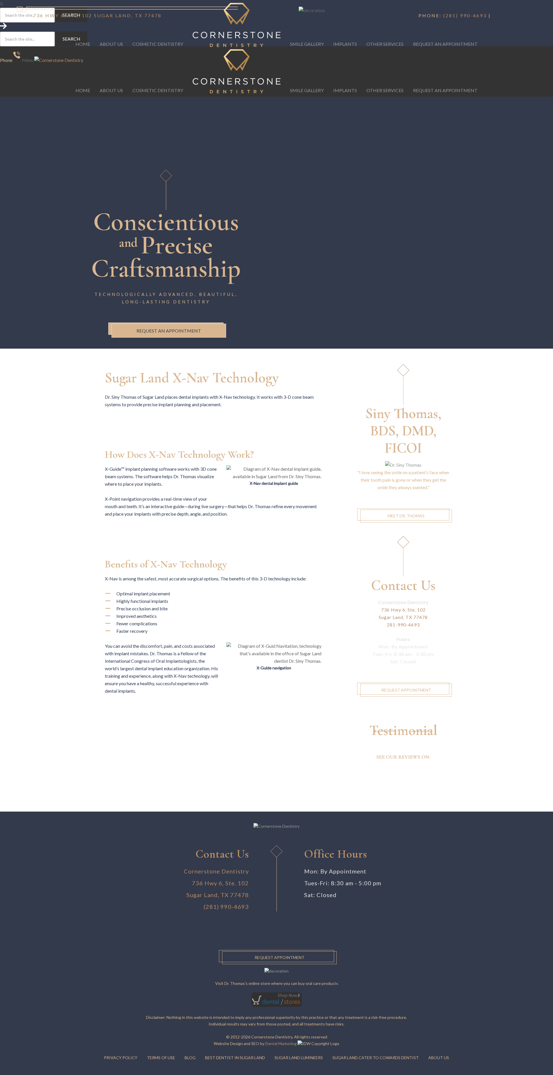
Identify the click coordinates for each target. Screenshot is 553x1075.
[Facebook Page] (495, 15)
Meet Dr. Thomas (406, 515)
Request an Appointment (445, 90)
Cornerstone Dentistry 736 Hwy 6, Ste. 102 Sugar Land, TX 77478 (216, 883)
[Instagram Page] (501, 15)
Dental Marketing (281, 1043)
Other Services (385, 90)
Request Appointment (406, 689)
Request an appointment (169, 330)
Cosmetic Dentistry (157, 90)
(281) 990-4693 (465, 15)
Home (82, 90)
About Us (111, 90)
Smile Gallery (307, 90)
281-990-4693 (403, 624)
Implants (345, 90)
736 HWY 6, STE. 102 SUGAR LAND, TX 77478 (97, 15)
